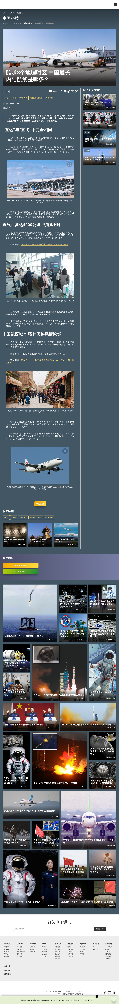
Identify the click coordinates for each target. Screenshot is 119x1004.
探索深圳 (19, 949)
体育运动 (82, 954)
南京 (6, 98)
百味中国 (32, 947)
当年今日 (16, 535)
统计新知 (44, 951)
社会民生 (82, 951)
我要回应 (40, 504)
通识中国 (7, 535)
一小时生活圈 (21, 951)
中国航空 (49, 98)
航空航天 (20, 13)
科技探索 (50, 23)
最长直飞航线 (36, 98)
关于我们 (49, 991)
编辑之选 (95, 949)
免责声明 (80, 991)
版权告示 (58, 991)
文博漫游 (70, 956)
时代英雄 (57, 947)
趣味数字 (44, 947)
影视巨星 (57, 958)
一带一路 (108, 956)
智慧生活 (7, 23)
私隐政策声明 (69, 991)
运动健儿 (57, 956)
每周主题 (7, 966)
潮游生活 (33, 944)
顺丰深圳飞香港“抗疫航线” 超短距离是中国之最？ (44, 244)
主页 (4, 13)
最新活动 (7, 974)
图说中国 (70, 949)
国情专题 (108, 944)
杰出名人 (57, 949)
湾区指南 (19, 956)
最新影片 (7, 970)
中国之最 (44, 949)
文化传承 (70, 947)
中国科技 (11, 13)
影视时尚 (32, 951)
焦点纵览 (83, 944)
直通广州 (19, 954)
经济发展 (82, 949)
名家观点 (96, 944)
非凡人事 (58, 944)
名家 (94, 947)
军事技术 (39, 23)
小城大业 (108, 949)
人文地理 (41, 537)
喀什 (14, 98)
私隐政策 (69, 1000)
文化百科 (70, 951)
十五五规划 (108, 947)
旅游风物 (32, 949)
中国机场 (23, 98)
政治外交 (82, 947)
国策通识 (108, 954)
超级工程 (17, 23)
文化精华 (70, 944)
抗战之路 (108, 951)
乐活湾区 (20, 944)
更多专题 (108, 958)
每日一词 (70, 954)
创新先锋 (57, 951)
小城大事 (57, 954)
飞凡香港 (19, 947)
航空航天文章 (91, 90)
